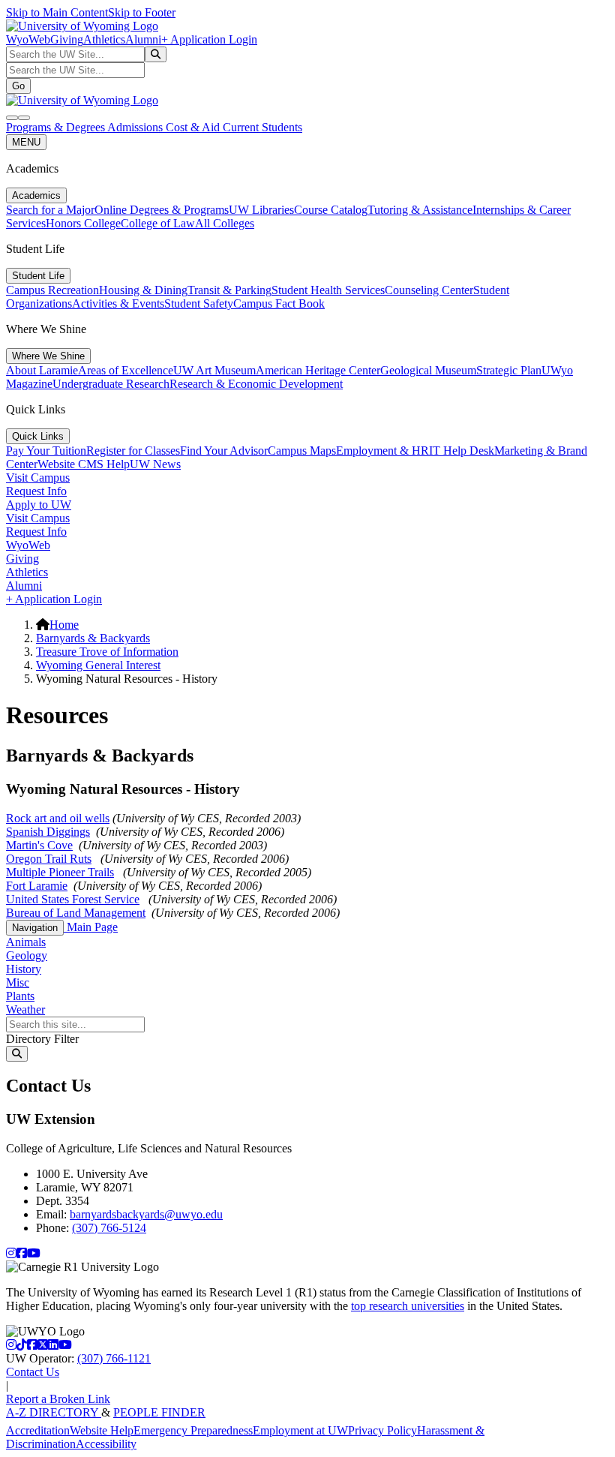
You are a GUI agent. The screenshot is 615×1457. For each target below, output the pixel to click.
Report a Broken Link (58, 1398)
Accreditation (38, 1430)
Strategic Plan (509, 370)
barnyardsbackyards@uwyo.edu (146, 1214)
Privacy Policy (382, 1430)
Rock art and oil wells (58, 818)
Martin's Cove (39, 845)
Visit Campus (38, 477)
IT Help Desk (461, 450)
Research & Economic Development (256, 383)
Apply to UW (38, 504)
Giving (66, 39)
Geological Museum (428, 370)
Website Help (102, 1430)
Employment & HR (382, 450)
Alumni (143, 39)
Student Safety (198, 303)
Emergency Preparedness (193, 1430)
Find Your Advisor (224, 450)
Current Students (262, 127)
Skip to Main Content (57, 12)
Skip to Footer (142, 12)
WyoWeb (28, 39)
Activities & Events (118, 303)
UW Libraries (261, 209)
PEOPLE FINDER (159, 1412)
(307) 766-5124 (109, 1227)
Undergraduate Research (111, 383)
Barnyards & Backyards (93, 638)
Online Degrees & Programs (161, 209)
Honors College (83, 223)
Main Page (91, 927)
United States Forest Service (73, 899)
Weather (25, 1009)
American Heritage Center (318, 370)
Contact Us (32, 1371)
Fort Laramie (37, 885)
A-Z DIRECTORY (53, 1412)
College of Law (158, 223)
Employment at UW (300, 1430)
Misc (17, 982)
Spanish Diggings (48, 831)
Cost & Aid (194, 127)
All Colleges (224, 223)
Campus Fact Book (279, 303)
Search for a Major (50, 209)
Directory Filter (42, 1038)
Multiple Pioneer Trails (60, 872)
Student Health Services (328, 290)
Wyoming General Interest (98, 665)
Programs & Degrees (56, 127)
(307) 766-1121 (114, 1358)
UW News (155, 464)
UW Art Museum (214, 370)
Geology (26, 955)
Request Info (36, 491)
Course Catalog (331, 209)
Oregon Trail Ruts (49, 858)
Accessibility (106, 1443)
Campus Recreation (52, 290)
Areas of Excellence (125, 370)
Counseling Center (429, 290)
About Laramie (42, 370)
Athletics (104, 39)
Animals (26, 942)
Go (18, 86)
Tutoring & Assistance (420, 209)
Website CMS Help (84, 464)
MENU (26, 142)
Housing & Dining (143, 290)
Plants (20, 996)
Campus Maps (302, 450)
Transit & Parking (230, 290)
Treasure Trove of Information (107, 651)
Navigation (35, 927)
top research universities (407, 1305)
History (23, 969)
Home (64, 624)
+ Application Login (209, 39)
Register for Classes (133, 450)
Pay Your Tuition (46, 450)
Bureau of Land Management (76, 912)
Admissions (136, 127)
